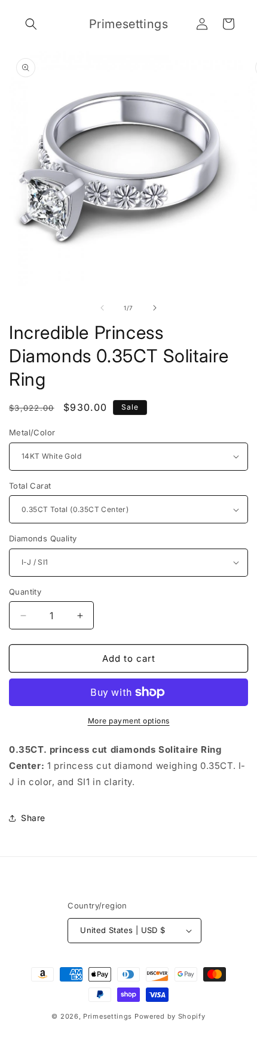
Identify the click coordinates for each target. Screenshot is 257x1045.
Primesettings (107, 1016)
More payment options (129, 720)
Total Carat (30, 485)
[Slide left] (102, 308)
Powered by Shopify (170, 1016)
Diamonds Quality (43, 538)
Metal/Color (32, 432)
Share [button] (33, 818)
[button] (31, 24)
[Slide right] (155, 308)
